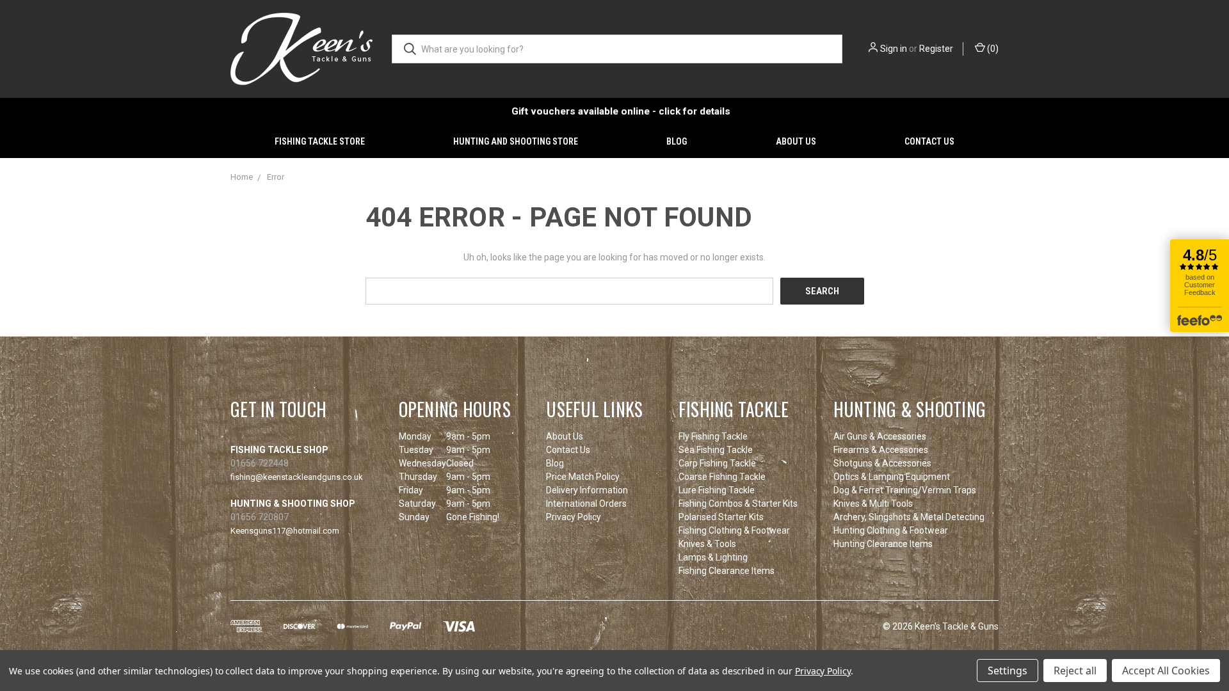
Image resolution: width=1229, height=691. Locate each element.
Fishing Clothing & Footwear (734, 530)
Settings (1007, 670)
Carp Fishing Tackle (717, 463)
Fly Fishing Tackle (713, 436)
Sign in (893, 49)
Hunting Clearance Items (883, 544)
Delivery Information (587, 490)
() (992, 49)
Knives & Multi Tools (873, 503)
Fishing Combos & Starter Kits (738, 503)
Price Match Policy (583, 477)
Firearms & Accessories (880, 450)
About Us (796, 141)
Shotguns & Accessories (882, 463)
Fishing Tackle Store (320, 141)
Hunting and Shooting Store (515, 141)
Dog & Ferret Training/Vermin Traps (904, 490)
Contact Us (929, 141)
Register (936, 49)
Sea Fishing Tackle (716, 450)
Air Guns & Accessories (879, 436)
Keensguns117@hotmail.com (284, 531)
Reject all (1075, 670)
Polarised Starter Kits (721, 517)
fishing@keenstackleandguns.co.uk (296, 477)
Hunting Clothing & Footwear (890, 530)
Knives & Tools (707, 544)
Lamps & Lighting (713, 557)
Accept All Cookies (1166, 670)
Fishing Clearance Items (727, 571)
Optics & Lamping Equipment (891, 477)
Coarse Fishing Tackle (722, 477)
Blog (676, 141)
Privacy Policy (573, 517)
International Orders (586, 503)
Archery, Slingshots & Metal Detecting (908, 517)
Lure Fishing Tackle (717, 490)
